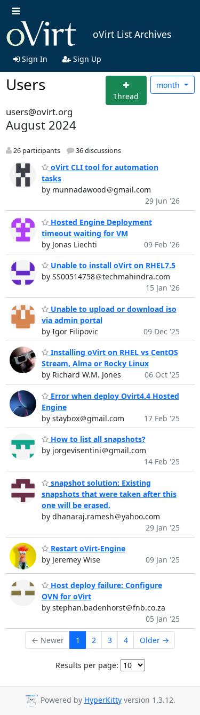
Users (25, 84)
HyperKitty (103, 700)
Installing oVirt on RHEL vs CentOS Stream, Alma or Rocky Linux (110, 357)
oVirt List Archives (132, 34)
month (169, 85)
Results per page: (86, 665)
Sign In (33, 59)
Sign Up (86, 59)
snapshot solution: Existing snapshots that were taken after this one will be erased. (109, 494)
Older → (154, 640)
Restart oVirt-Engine (87, 548)
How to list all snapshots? (97, 439)
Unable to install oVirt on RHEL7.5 (112, 265)
